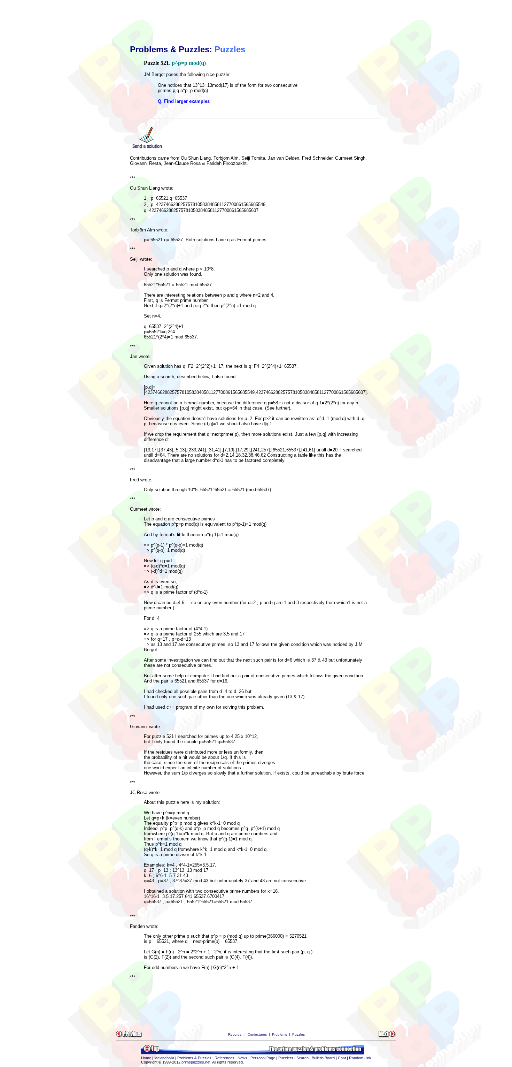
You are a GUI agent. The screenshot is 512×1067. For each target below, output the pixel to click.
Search (302, 1058)
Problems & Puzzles (194, 1058)
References (224, 1058)
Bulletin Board (323, 1058)
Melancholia (164, 1058)
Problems (279, 1034)
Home (146, 1058)
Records (234, 1034)
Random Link (360, 1058)
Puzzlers (285, 1058)
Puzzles (298, 1034)
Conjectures (257, 1034)
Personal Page (262, 1058)
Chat (342, 1058)
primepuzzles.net (195, 1062)
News (242, 1058)
